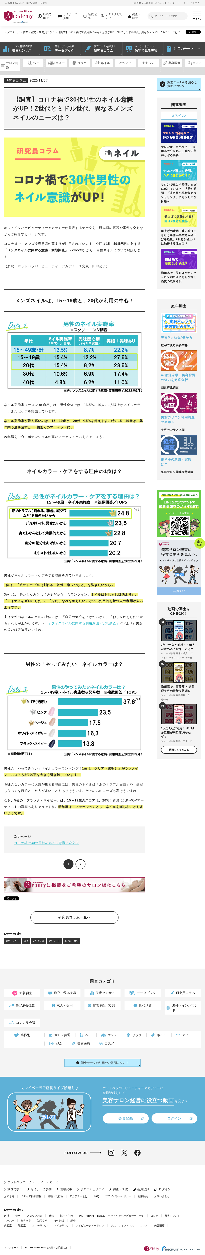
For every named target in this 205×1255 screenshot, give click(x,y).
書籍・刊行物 (55, 1196)
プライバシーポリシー (118, 1196)
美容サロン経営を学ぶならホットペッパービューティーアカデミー (167, 3)
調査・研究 (29, 32)
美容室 (8, 1225)
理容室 (22, 1225)
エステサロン (40, 1225)
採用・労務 (66, 1215)
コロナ (154, 1215)
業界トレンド (13, 941)
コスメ (144, 1225)
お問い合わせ (162, 1196)
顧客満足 (26, 1220)
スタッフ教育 (34, 1215)
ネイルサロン (71, 941)
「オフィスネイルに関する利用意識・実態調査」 (82, 623)
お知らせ (9, 1196)
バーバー (9, 1220)
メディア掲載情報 (31, 1196)
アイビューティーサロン (90, 1225)
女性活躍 (59, 1220)
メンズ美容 (38, 941)
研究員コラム (47, 32)
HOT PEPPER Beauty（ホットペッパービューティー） (111, 1215)
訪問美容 (42, 1220)
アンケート (54, 941)
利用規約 (143, 1196)
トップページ (12, 32)
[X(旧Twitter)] (124, 1153)
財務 (51, 1215)
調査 (26, 941)
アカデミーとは (78, 1196)
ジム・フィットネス (122, 1225)
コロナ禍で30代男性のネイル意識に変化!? (46, 843)
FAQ (96, 1196)
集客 (18, 1215)
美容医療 (159, 1225)
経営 (6, 1215)
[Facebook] (137, 1153)
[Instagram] (111, 1153)
